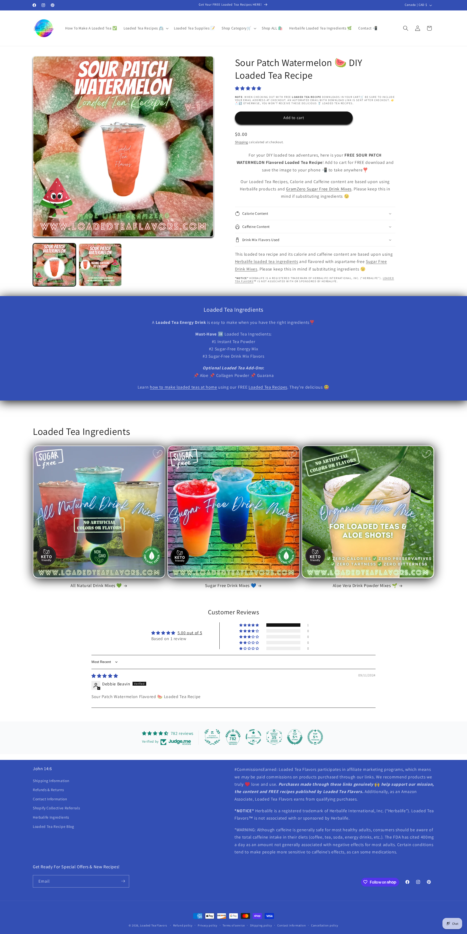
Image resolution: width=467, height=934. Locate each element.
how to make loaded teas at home (183, 387)
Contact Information (50, 798)
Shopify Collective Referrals (56, 807)
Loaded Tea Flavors (153, 925)
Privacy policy (207, 925)
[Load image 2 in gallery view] (100, 264)
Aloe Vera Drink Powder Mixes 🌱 (365, 585)
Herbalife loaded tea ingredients (266, 261)
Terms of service (234, 925)
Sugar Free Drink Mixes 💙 (230, 585)
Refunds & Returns (48, 789)
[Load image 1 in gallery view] (54, 264)
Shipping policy (261, 925)
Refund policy (183, 925)
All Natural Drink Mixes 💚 (96, 585)
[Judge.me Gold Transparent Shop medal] (253, 737)
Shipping (241, 142)
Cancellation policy (324, 925)
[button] (145, 28)
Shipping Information (51, 780)
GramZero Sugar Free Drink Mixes (318, 189)
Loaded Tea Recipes (268, 387)
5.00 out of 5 (190, 632)
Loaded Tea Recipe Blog (53, 826)
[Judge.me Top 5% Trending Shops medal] (315, 737)
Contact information (291, 925)
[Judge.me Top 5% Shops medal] (295, 737)
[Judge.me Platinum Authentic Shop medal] (212, 737)
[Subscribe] (123, 881)
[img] (104, 676)
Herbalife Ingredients (51, 817)
